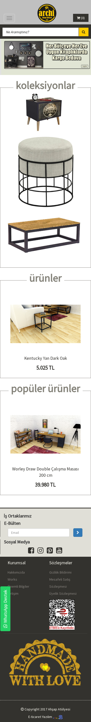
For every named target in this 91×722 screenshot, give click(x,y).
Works (12, 579)
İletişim (13, 593)
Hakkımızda (16, 572)
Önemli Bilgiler (18, 586)
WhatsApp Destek (5, 606)
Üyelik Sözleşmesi (63, 593)
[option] (45, 57)
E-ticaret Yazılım (40, 716)
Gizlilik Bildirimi (60, 572)
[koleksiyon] (45, 112)
